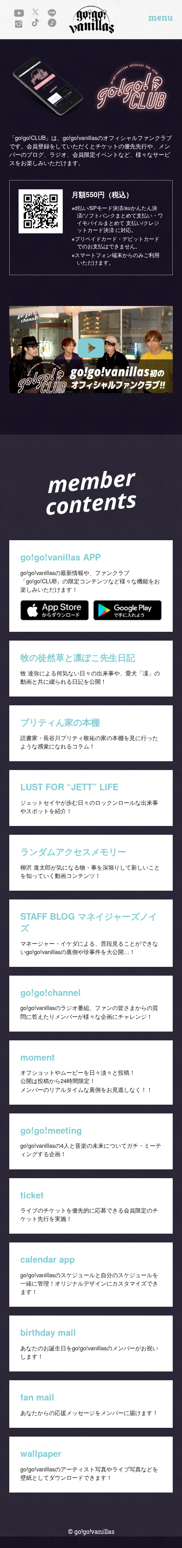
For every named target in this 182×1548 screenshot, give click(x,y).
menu (160, 17)
